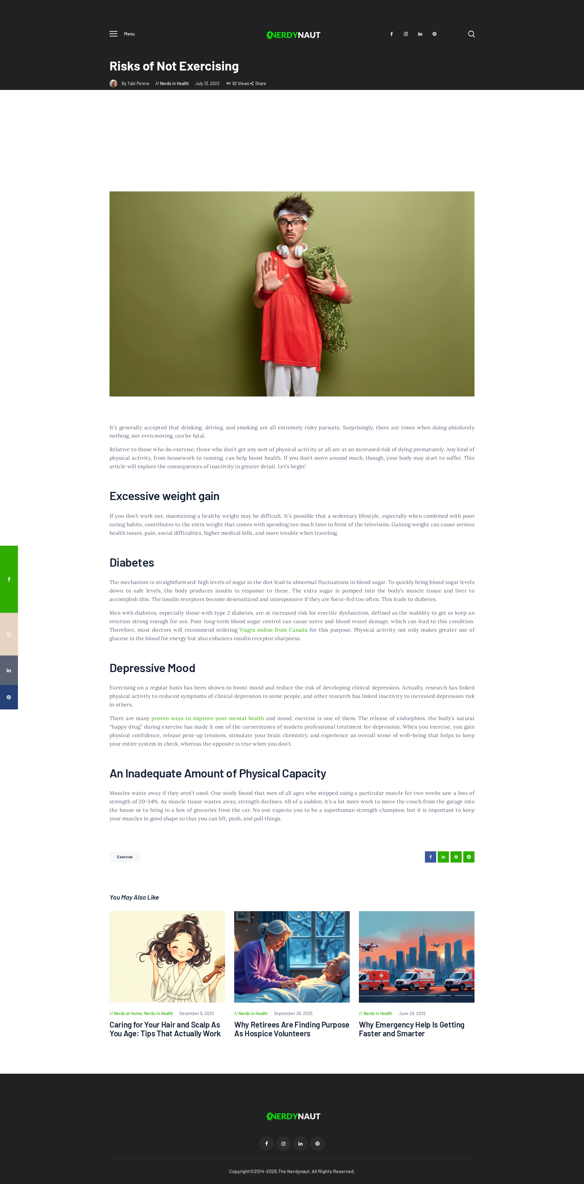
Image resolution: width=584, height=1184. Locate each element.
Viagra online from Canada (273, 629)
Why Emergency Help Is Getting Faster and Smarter (411, 1029)
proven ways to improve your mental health (207, 718)
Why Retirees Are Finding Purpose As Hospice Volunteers (291, 1029)
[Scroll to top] (568, 639)
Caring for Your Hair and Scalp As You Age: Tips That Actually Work (165, 1029)
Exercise (125, 856)
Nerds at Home (128, 1013)
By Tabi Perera (136, 83)
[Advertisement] (291, 145)
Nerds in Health (174, 83)
